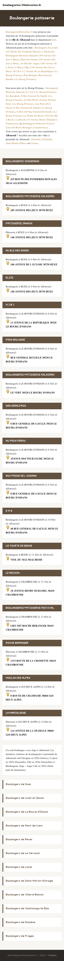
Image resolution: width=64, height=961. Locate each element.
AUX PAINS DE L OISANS (21, 476)
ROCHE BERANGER (17, 643)
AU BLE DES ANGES (17, 250)
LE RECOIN (13, 573)
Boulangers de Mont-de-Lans (24, 825)
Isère (54, 39)
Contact (52, 955)
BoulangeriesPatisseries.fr (19, 31)
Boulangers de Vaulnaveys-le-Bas (27, 908)
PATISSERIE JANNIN (19, 223)
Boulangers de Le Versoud (23, 853)
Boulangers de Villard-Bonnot (25, 894)
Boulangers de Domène (20, 922)
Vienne (34, 143)
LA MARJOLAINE (16, 713)
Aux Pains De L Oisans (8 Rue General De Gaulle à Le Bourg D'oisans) (29, 107)
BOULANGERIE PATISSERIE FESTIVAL (30, 608)
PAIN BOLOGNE (15, 340)
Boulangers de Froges (20, 936)
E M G (9, 511)
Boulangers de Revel (19, 839)
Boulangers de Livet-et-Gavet (25, 798)
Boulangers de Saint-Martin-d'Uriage (29, 881)
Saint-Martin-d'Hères (16, 143)
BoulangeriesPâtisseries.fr (22, 5)
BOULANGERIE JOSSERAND (22, 161)
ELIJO (9, 278)
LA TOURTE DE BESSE (19, 546)
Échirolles (47, 139)
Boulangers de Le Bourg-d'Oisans (27, 812)
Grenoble (36, 139)
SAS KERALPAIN (16, 406)
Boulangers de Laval (19, 867)
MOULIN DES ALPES (18, 678)
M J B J (10, 305)
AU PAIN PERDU (16, 441)
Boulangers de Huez (18, 784)
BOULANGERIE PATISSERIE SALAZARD (30, 196)
